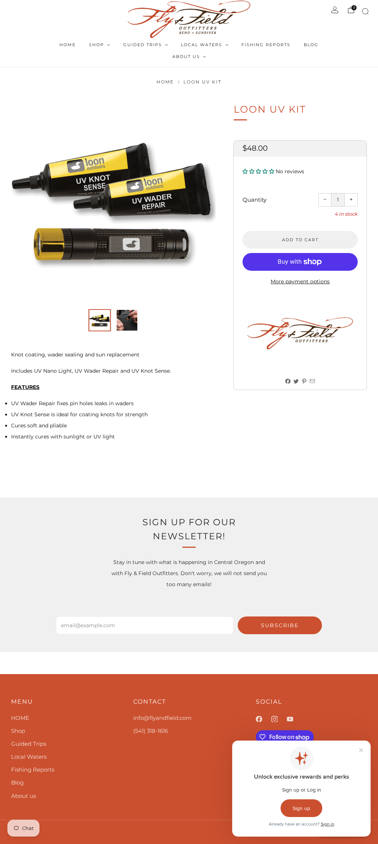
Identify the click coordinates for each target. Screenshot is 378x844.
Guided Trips (142, 44)
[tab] (113, 387)
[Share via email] (312, 381)
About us (186, 56)
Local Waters (201, 44)
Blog (311, 44)
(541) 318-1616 (150, 730)
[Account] (335, 10)
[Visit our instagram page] (279, 719)
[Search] (364, 12)
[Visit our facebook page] (263, 719)
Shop (96, 44)
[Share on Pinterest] (304, 381)
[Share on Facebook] (288, 381)
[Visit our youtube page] (294, 719)
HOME (67, 44)
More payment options (300, 281)
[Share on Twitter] (296, 381)
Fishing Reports (266, 44)
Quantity (255, 199)
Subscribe (280, 625)
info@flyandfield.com (162, 717)
